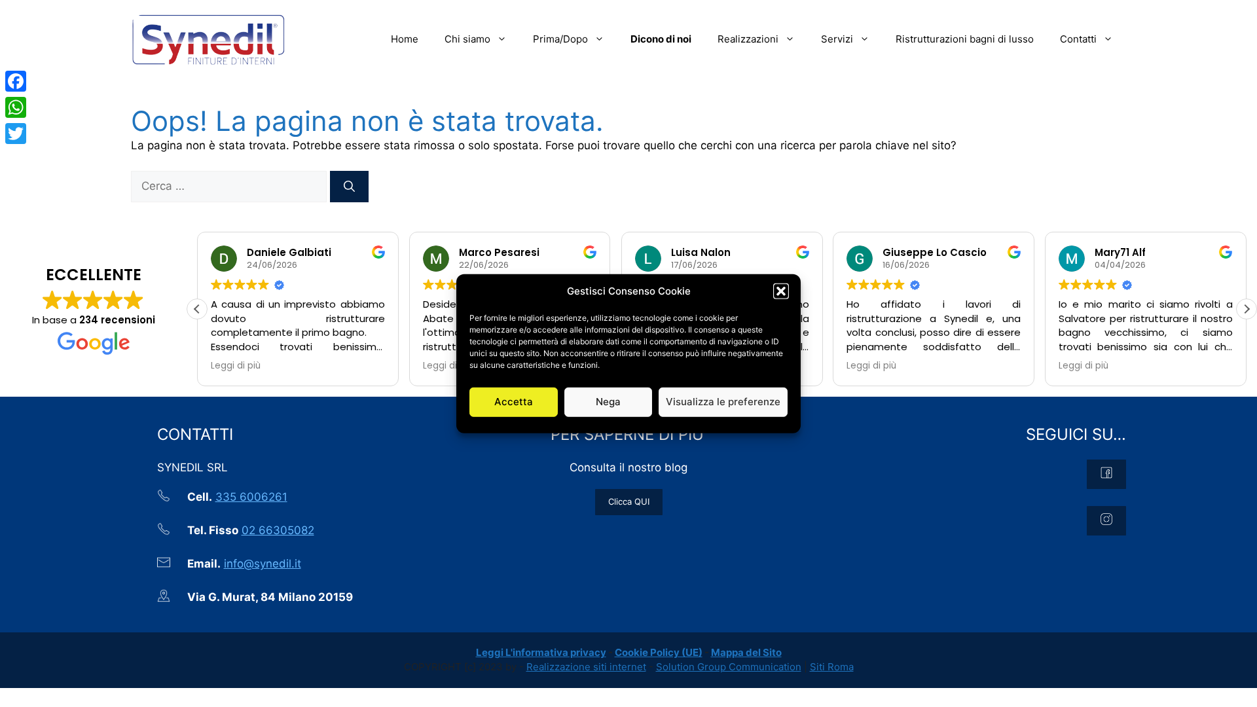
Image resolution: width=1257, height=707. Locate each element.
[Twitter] (16, 133)
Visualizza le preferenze (723, 401)
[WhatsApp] (16, 107)
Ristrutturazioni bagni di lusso (965, 39)
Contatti (1078, 39)
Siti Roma (832, 667)
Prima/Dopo (560, 39)
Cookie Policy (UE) (658, 652)
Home (404, 39)
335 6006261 (251, 496)
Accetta (513, 401)
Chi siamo (467, 39)
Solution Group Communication (728, 667)
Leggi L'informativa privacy (541, 652)
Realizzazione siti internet (586, 667)
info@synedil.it (262, 563)
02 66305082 (278, 530)
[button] (781, 291)
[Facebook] (16, 81)
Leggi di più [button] (236, 366)
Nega (608, 401)
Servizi (837, 39)
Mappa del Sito (746, 652)
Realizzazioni (748, 39)
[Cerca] (349, 186)
